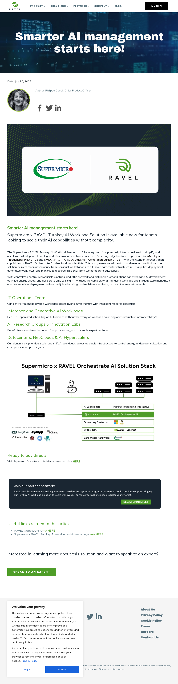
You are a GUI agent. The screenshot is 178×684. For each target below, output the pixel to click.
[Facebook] (39, 108)
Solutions (58, 6)
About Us (148, 609)
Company (100, 6)
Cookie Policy (151, 620)
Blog (118, 6)
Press (145, 626)
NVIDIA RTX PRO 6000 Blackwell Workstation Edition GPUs (82, 259)
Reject (27, 669)
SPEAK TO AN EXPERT (31, 572)
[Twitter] (48, 108)
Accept (62, 669)
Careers (147, 631)
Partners (80, 6)
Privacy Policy (29, 660)
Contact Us (150, 637)
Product (36, 6)
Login (156, 6)
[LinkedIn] (57, 108)
